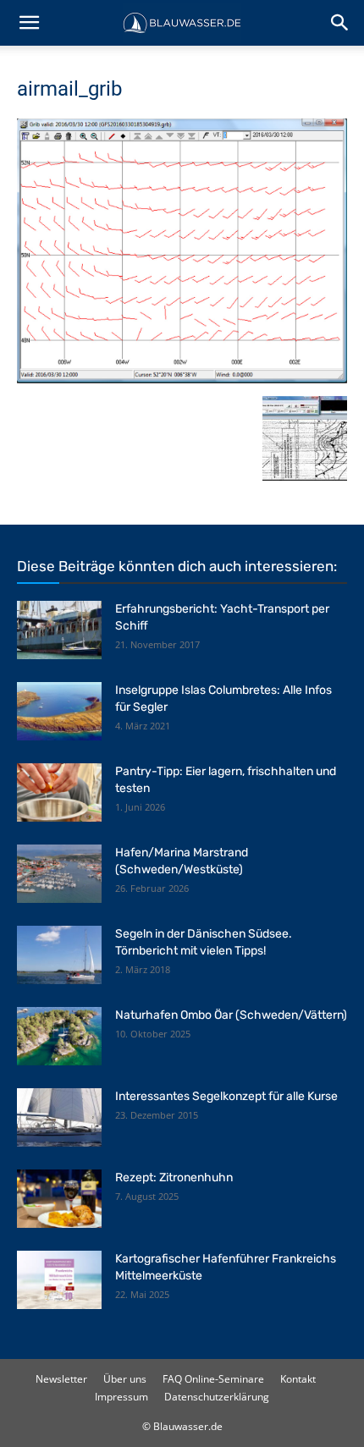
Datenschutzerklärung (216, 1396)
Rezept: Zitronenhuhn (174, 1177)
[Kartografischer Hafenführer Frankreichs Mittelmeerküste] (59, 1280)
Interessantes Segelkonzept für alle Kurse (226, 1096)
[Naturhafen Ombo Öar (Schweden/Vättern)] (59, 1036)
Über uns (124, 1379)
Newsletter (61, 1379)
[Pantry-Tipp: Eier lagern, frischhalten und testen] (59, 792)
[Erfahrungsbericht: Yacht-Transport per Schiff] (59, 630)
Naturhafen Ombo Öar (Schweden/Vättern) (231, 1015)
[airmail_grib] (182, 378)
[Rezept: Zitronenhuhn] (59, 1198)
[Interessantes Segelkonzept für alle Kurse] (59, 1117)
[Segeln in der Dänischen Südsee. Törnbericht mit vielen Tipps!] (59, 955)
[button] (29, 23)
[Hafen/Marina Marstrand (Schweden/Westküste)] (59, 874)
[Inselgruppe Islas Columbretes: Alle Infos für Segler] (59, 711)
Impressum (121, 1396)
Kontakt (298, 1379)
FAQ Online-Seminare (213, 1379)
